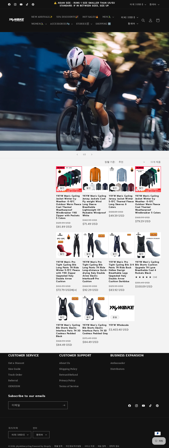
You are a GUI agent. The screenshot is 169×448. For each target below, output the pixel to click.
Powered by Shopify (41, 446)
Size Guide (14, 369)
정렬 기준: (110, 162)
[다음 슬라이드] (91, 154)
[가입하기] (64, 405)
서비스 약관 (89, 446)
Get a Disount (16, 363)
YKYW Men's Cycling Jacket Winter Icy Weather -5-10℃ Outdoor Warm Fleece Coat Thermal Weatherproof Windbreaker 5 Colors (148, 204)
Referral (13, 380)
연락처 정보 (114, 446)
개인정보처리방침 (73, 446)
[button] (108, 17)
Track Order (15, 374)
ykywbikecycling (24, 446)
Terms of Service (69, 386)
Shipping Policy (68, 369)
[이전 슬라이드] (77, 154)
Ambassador (117, 363)
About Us (64, 363)
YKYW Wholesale (119, 325)
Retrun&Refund (68, 374)
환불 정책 (58, 446)
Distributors (117, 369)
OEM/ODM (14, 386)
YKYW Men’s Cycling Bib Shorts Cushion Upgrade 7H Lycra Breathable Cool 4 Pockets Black (147, 268)
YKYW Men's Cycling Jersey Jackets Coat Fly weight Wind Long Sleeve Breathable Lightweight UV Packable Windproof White (94, 206)
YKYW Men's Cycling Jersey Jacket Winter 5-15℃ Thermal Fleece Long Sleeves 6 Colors (121, 202)
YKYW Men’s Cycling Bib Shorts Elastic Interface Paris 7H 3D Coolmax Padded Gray (95, 329)
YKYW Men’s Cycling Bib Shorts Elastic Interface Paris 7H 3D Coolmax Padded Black (68, 331)
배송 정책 (102, 446)
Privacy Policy (67, 380)
